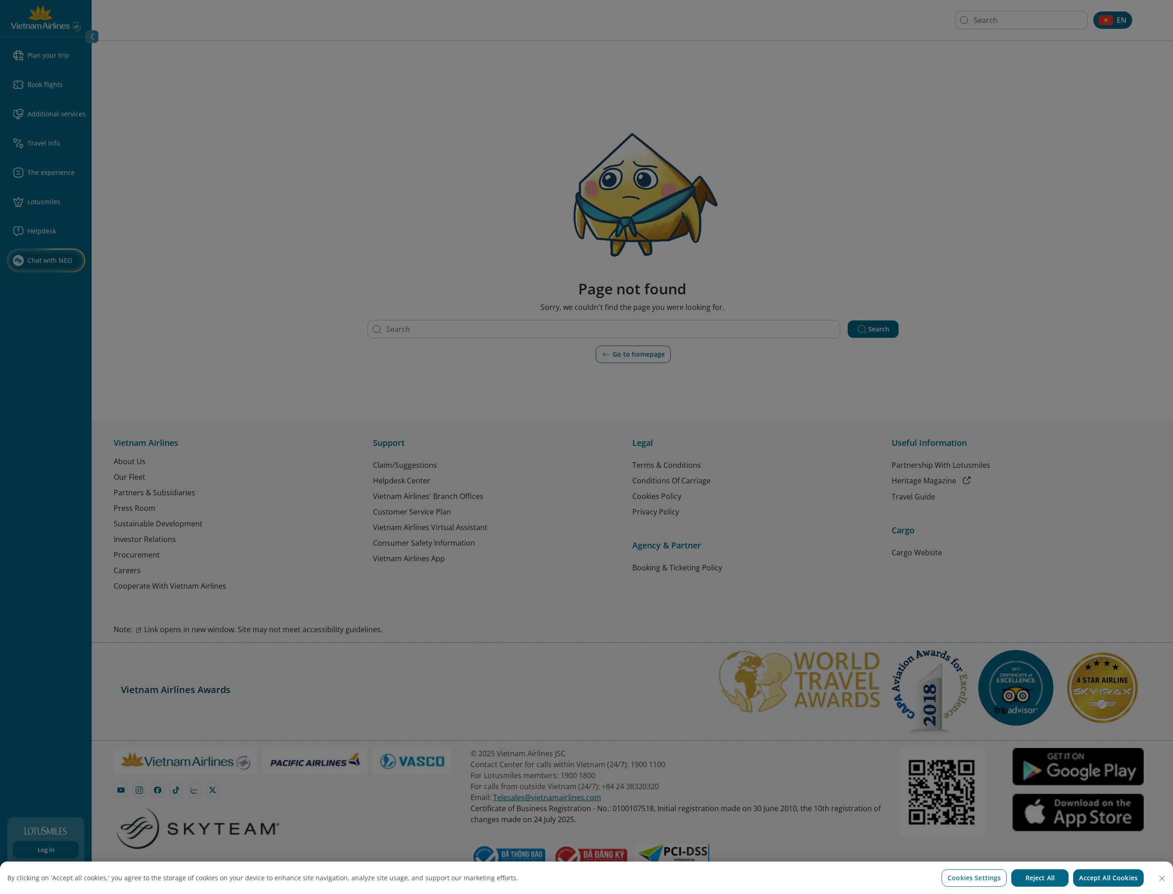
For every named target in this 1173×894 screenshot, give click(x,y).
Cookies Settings (974, 877)
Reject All (1040, 877)
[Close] (1162, 878)
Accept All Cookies (1108, 877)
